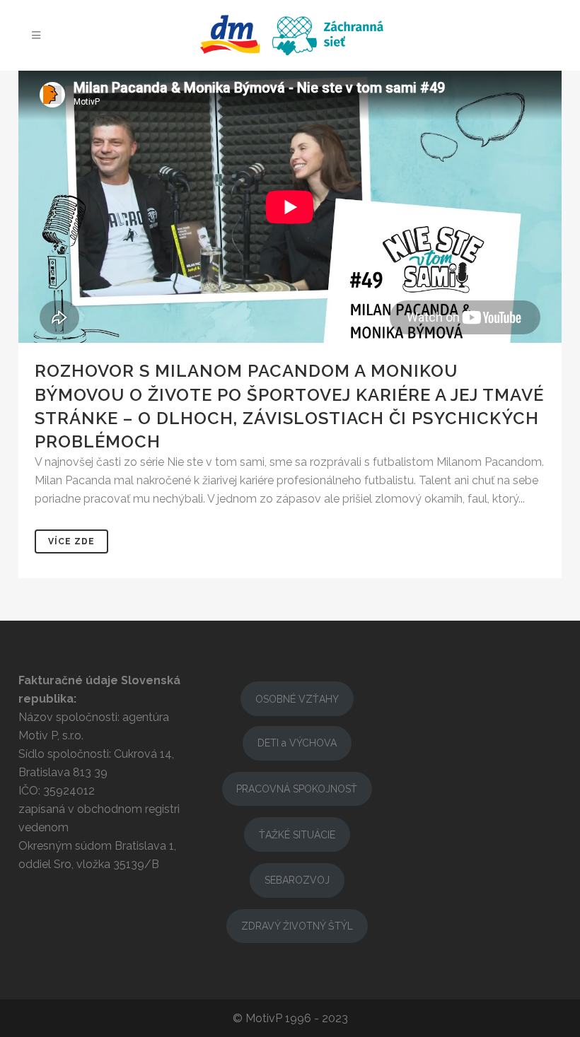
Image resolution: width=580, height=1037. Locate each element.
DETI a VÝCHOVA (297, 743)
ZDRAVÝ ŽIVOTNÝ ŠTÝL (297, 926)
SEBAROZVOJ (297, 880)
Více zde (71, 541)
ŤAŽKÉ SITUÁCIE (297, 834)
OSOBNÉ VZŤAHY (297, 699)
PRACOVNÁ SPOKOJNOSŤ (296, 789)
